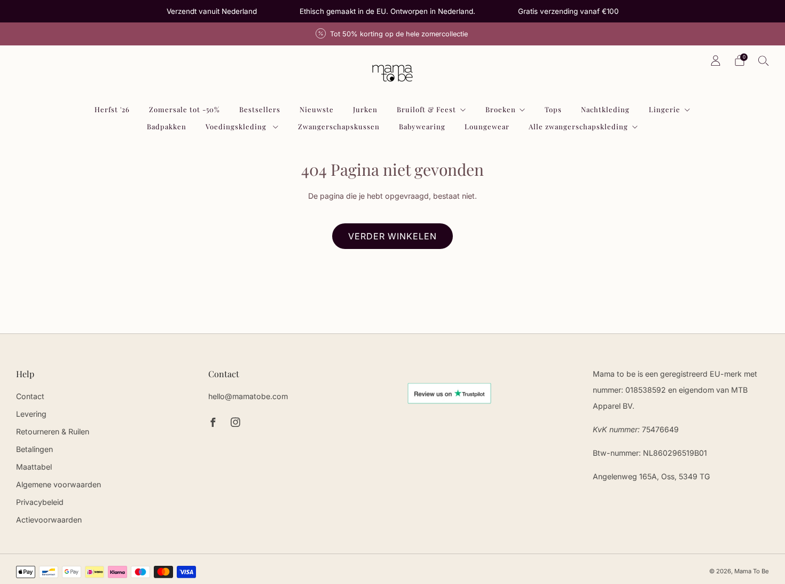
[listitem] (211, 11)
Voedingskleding (237, 126)
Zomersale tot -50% (184, 109)
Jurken (365, 109)
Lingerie (664, 109)
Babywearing (422, 126)
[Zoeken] (763, 60)
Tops (553, 109)
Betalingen (34, 449)
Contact (30, 396)
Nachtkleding (605, 109)
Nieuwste (317, 109)
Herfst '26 (112, 109)
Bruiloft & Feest (426, 109)
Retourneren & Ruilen (52, 431)
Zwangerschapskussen (339, 126)
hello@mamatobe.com (248, 396)
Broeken (500, 109)
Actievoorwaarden (49, 519)
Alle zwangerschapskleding (578, 126)
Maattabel (34, 466)
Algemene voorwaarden (58, 484)
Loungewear (487, 126)
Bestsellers (259, 109)
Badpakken (166, 126)
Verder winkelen (392, 236)
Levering (31, 413)
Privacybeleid (40, 502)
